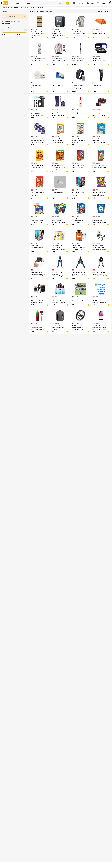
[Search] (67, 3)
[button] (79, 3)
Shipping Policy (6, 23)
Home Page (5, 8)
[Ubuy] (4, 3)
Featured (106, 12)
